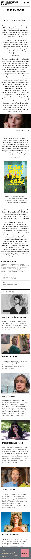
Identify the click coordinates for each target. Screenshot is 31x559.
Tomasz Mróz (8, 489)
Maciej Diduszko (9, 356)
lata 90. (5, 284)
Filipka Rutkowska (10, 535)
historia (14, 284)
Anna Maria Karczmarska (14, 317)
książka (9, 284)
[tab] (24, 3)
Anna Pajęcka (8, 396)
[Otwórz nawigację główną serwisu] (28, 3)
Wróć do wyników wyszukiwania (16, 20)
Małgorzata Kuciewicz (12, 443)
